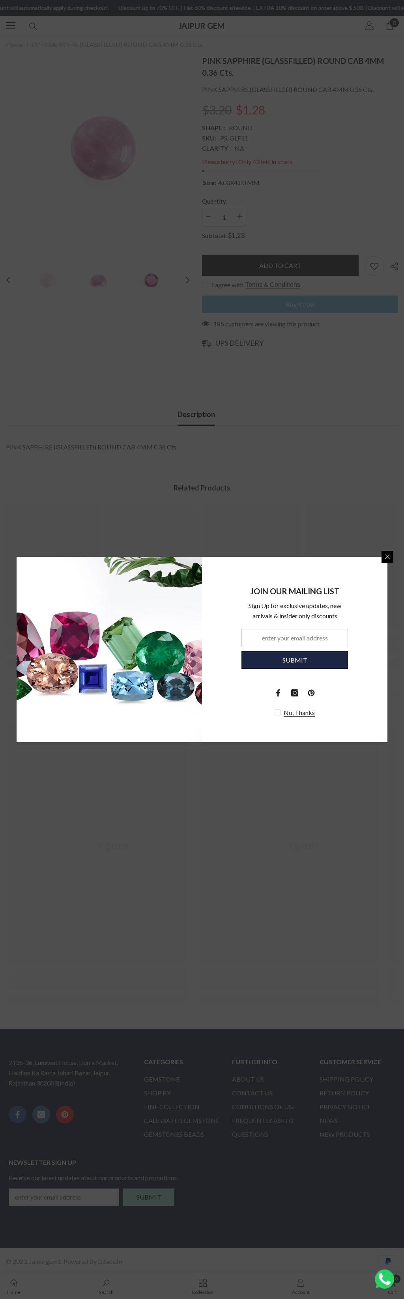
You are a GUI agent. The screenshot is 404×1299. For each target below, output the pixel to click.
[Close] (387, 557)
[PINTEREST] (311, 693)
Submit (294, 660)
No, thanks (299, 712)
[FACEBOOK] (278, 693)
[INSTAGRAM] (294, 693)
